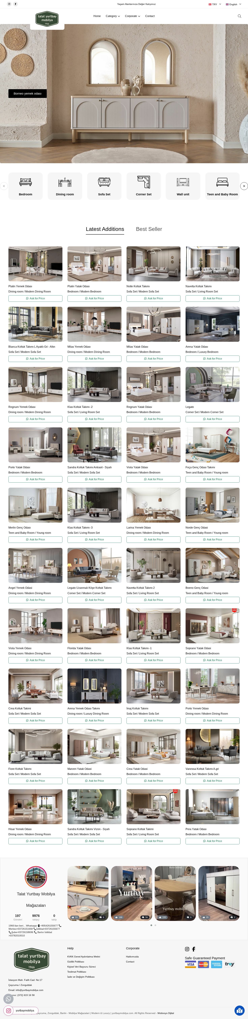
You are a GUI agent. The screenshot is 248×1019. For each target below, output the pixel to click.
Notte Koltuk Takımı (138, 286)
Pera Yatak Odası (196, 829)
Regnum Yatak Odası (139, 407)
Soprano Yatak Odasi (198, 648)
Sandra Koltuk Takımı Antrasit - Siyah (89, 467)
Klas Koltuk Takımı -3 (80, 527)
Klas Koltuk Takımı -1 (139, 648)
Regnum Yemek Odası (21, 407)
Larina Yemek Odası (139, 527)
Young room (221, 472)
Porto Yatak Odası (19, 467)
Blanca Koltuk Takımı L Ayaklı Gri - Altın (31, 346)
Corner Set (192, 412)
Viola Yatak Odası (137, 467)
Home (97, 16)
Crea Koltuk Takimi (19, 708)
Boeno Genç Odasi (197, 587)
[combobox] (215, 4)
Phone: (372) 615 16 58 (21, 995)
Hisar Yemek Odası (20, 829)
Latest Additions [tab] (105, 229)
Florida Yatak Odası (79, 648)
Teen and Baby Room (199, 472)
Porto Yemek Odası (197, 708)
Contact (150, 16)
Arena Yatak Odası (197, 346)
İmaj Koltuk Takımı (137, 708)
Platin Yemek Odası (20, 286)
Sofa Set (132, 291)
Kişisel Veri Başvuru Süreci (81, 966)
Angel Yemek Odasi (20, 587)
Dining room (15, 291)
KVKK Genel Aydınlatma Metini (83, 956)
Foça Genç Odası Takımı (200, 467)
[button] (4, 186)
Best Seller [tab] (149, 229)
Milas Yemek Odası (79, 346)
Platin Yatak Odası (78, 286)
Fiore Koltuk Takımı (19, 768)
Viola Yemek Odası (19, 648)
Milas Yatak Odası (137, 346)
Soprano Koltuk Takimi (140, 829)
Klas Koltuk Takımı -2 (80, 407)
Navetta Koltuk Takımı (199, 286)
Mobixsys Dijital (166, 1013)
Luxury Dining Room (96, 713)
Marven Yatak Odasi (79, 768)
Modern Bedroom (90, 291)
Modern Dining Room (38, 291)
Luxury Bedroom (208, 351)
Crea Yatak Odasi (137, 768)
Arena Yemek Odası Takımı (83, 708)
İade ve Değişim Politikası (81, 976)
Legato (190, 407)
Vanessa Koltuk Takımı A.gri (202, 768)
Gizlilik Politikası (75, 961)
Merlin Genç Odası (19, 527)
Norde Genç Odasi (197, 527)
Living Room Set (208, 291)
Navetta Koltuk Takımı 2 (141, 587)
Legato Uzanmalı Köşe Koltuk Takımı (89, 587)
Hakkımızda (132, 956)
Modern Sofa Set (149, 291)
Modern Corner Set (212, 412)
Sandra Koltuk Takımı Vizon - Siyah (88, 829)
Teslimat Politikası (76, 971)
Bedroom (72, 291)
